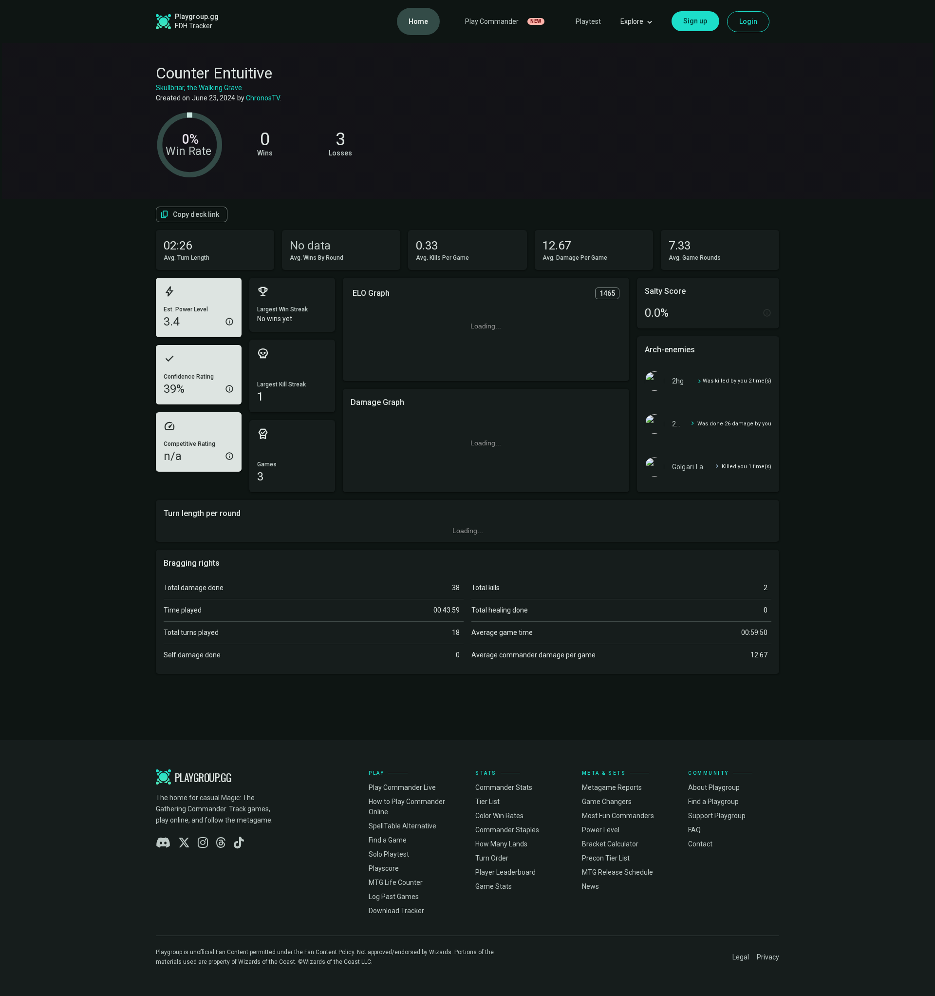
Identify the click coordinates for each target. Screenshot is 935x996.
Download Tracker (396, 911)
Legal (740, 957)
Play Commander (503, 21)
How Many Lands (501, 844)
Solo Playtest (389, 854)
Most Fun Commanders (618, 816)
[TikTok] (239, 843)
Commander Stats (503, 787)
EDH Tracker (193, 26)
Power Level (600, 830)
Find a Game (388, 840)
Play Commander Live (402, 787)
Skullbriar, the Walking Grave (199, 88)
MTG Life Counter (396, 882)
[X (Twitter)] (184, 843)
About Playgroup (714, 787)
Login (748, 21)
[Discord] (163, 843)
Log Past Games (394, 896)
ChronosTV (263, 98)
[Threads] (221, 843)
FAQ (694, 830)
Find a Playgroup (713, 801)
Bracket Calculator (610, 844)
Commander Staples (507, 830)
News (590, 886)
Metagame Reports (612, 787)
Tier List (487, 801)
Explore (631, 21)
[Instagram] (203, 843)
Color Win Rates (499, 816)
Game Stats (493, 886)
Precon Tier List (606, 858)
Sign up (695, 21)
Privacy (768, 957)
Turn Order (491, 858)
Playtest (588, 21)
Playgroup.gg (197, 16)
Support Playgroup (717, 816)
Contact (700, 844)
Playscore (384, 868)
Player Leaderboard (505, 872)
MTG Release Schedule (617, 872)
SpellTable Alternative (402, 826)
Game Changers (607, 801)
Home (418, 21)
